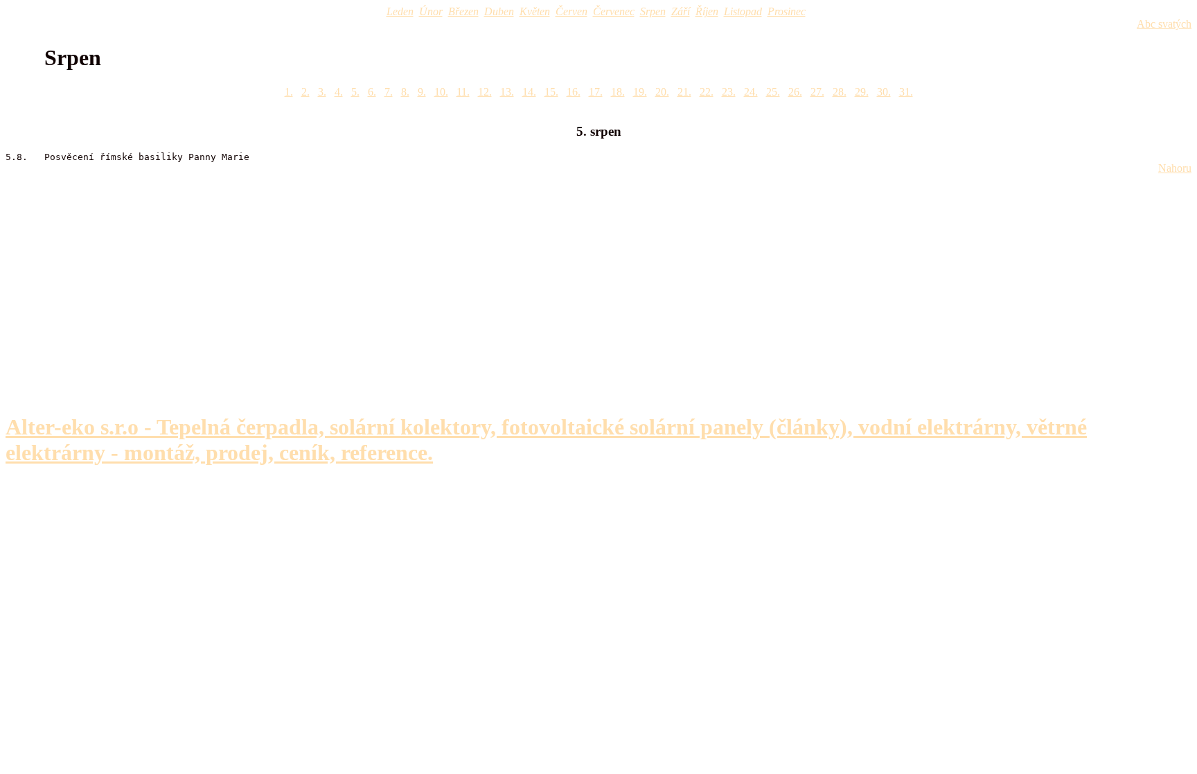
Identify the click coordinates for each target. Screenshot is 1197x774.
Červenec (614, 11)
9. (422, 92)
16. (573, 92)
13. (507, 92)
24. (751, 92)
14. (529, 92)
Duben (499, 11)
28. (839, 92)
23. (729, 92)
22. (706, 92)
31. (906, 92)
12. (485, 92)
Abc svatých (1164, 24)
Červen (571, 11)
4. (339, 92)
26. (795, 92)
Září (680, 11)
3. (322, 92)
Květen (535, 11)
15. (551, 92)
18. (618, 92)
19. (640, 92)
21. (684, 92)
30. (884, 92)
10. (441, 92)
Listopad (743, 11)
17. (596, 92)
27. (817, 92)
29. (862, 92)
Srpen (653, 11)
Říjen (706, 11)
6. (372, 92)
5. (355, 92)
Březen (463, 11)
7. (388, 92)
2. (305, 92)
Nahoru (1174, 168)
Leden (400, 11)
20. (662, 92)
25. (773, 92)
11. (463, 92)
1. (289, 92)
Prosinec (787, 11)
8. (405, 92)
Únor (431, 11)
